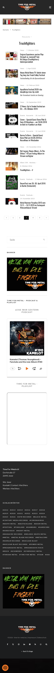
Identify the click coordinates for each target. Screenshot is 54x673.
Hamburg (32, 527)
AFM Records (25, 517)
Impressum (32, 637)
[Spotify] (30, 644)
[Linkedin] (24, 644)
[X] (13, 644)
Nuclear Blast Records (15, 544)
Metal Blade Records (23, 537)
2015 (21, 510)
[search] (44, 239)
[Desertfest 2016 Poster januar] (12, 182)
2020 (13, 513)
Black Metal (40, 517)
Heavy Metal (24, 530)
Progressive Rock (34, 548)
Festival (8, 527)
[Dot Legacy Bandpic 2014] (12, 151)
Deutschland (25, 524)
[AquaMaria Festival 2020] (12, 90)
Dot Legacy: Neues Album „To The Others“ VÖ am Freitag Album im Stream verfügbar (32, 153)
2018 (43, 510)
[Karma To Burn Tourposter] (12, 135)
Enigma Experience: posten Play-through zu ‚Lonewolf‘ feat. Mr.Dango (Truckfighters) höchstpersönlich (32, 58)
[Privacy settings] (5, 668)
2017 (35, 510)
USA (48, 554)
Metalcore (42, 537)
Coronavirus (37, 520)
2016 (28, 510)
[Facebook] (7, 644)
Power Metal (36, 544)
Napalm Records (12, 541)
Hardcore (44, 527)
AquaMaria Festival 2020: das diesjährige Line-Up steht (31, 90)
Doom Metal (41, 524)
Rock (6, 551)
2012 (6, 510)
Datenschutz (41, 637)
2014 (13, 510)
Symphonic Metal (33, 551)
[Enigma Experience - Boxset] (12, 56)
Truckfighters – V (26, 170)
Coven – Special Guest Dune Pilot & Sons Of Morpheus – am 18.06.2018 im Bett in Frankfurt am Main (33, 122)
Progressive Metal (13, 548)
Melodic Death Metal (35, 534)
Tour (40, 554)
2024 (43, 513)
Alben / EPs (24, 163)
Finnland (20, 527)
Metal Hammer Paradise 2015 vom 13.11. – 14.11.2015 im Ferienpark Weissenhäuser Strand (32, 205)
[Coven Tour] (12, 120)
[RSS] (35, 644)
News (22, 50)
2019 (6, 513)
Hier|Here (23, 485)
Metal (7, 537)
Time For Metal (28, 554)
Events (22, 115)
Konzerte (29, 115)
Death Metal (10, 524)
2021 (21, 513)
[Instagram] (18, 644)
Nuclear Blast (30, 541)
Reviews (32, 163)
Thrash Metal (11, 554)
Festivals (29, 179)
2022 (28, 513)
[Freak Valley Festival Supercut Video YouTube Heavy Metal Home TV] (12, 73)
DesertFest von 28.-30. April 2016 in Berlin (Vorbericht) (33, 184)
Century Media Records (16, 520)
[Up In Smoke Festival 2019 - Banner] (12, 105)
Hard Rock (9, 530)
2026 (13, 517)
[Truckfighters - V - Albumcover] (12, 166)
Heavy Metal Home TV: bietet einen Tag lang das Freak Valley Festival (33, 73)
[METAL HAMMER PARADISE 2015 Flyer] (12, 201)
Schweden (17, 551)
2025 (6, 517)
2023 (35, 513)
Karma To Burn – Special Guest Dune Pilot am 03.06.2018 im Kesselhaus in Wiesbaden (31, 137)
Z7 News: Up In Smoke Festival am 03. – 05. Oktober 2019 (32, 107)
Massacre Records (13, 534)
